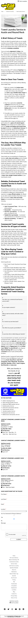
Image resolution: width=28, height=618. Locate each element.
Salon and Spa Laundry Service (10, 402)
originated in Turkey (15, 51)
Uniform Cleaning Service (9, 400)
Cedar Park (19, 359)
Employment (14, 587)
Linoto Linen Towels (18, 276)
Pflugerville (14, 361)
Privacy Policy (14, 595)
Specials (14, 575)
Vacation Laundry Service (9, 411)
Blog (14, 591)
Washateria (14, 571)
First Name (4, 494)
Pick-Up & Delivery (14, 557)
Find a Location (23, 1)
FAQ (14, 581)
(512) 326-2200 (7, 483)
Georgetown (4, 361)
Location (3, 509)
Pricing (14, 579)
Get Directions (6, 430)
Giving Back (14, 585)
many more (13, 365)
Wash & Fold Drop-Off (6, 349)
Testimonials (14, 583)
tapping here (13, 346)
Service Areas (14, 563)
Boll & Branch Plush (19, 274)
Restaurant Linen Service (9, 412)
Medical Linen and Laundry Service (11, 414)
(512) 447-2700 (7, 466)
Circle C (14, 363)
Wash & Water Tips (14, 573)
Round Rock (13, 359)
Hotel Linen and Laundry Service (10, 407)
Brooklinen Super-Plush (19, 267)
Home (2, 11)
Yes (2, 517)
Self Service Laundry (14, 565)
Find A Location (14, 602)
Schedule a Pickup (14, 616)
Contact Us (14, 593)
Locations (14, 589)
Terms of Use (14, 597)
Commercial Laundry (10, 11)
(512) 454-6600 (7, 448)
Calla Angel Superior (21, 269)
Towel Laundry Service (8, 409)
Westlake (9, 363)
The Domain (21, 361)
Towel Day (20, 70)
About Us (14, 569)
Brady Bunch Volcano (19, 128)
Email (2, 504)
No (1, 520)
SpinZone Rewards (14, 567)
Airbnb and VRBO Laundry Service (11, 404)
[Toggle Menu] (25, 6)
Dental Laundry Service (8, 406)
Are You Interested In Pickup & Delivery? (11, 513)
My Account (14, 577)
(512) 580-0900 (7, 428)
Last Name (4, 499)
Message (3, 523)
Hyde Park (3, 363)
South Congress (21, 363)
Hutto (9, 361)
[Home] (8, 6)
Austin (7, 359)
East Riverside (4, 365)
